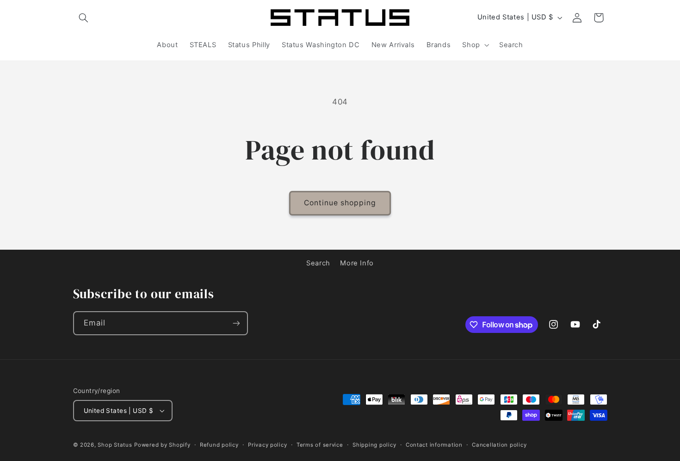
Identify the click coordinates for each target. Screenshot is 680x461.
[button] (83, 17)
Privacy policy (267, 445)
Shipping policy (374, 445)
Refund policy (219, 445)
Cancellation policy (499, 445)
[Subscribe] (236, 323)
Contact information (434, 445)
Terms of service (320, 445)
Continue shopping (340, 202)
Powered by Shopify (162, 445)
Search (318, 263)
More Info (357, 263)
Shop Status (115, 445)
